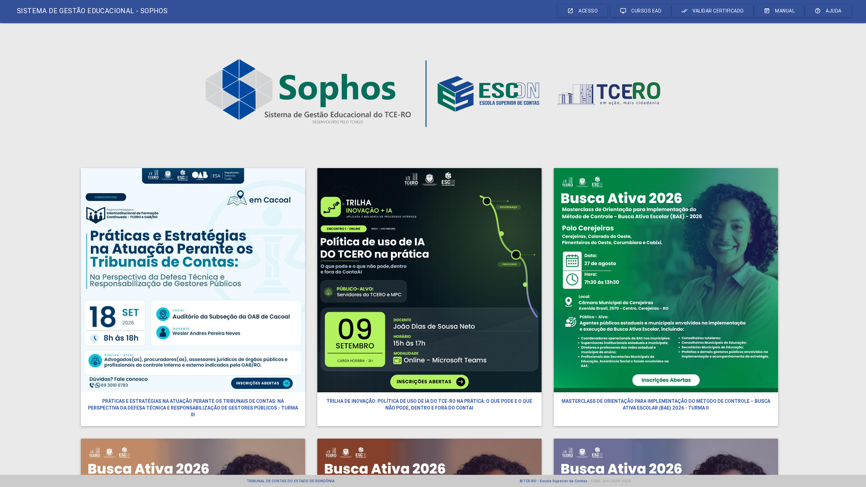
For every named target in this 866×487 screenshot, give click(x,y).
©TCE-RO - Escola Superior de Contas (553, 481)
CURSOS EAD (640, 11)
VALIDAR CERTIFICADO (712, 11)
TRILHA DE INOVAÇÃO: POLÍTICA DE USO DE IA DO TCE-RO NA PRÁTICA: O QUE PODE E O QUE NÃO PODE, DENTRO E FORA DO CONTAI (429, 404)
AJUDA (828, 11)
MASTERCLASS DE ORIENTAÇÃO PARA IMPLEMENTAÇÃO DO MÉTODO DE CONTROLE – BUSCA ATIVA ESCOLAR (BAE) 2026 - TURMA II (666, 404)
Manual (779, 11)
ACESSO (582, 11)
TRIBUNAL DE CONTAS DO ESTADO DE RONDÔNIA (291, 481)
